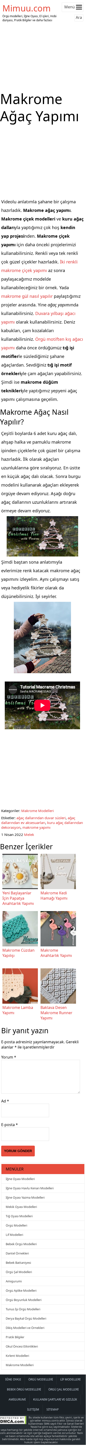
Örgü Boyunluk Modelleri (23, 1300)
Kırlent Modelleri (17, 1355)
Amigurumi (14, 1281)
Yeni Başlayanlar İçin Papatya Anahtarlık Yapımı (18, 898)
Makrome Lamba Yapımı (17, 1010)
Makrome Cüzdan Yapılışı (18, 953)
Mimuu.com (26, 8)
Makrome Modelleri (37, 810)
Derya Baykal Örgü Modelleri (26, 1318)
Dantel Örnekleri (17, 1253)
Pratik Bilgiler (15, 1337)
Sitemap (52, 1409)
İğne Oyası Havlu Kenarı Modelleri (30, 1188)
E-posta (9, 1124)
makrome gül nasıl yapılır (27, 296)
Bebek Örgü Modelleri (21, 1244)
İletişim (33, 1409)
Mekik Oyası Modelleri (21, 1207)
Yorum (8, 1057)
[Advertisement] (43, 57)
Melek (29, 834)
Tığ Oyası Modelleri (19, 1216)
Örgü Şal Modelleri (19, 1272)
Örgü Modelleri (16, 1225)
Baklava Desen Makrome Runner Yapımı (56, 1013)
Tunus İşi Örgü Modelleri (23, 1309)
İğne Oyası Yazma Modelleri (25, 1197)
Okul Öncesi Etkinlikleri (22, 1346)
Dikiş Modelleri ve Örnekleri (25, 1328)
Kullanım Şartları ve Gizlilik (55, 1399)
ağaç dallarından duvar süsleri (41, 817)
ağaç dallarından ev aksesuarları (38, 820)
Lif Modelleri (14, 1235)
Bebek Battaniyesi (18, 1262)
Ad (5, 1101)
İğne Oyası (13, 1379)
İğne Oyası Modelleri (20, 1179)
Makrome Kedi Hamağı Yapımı (53, 895)
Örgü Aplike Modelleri (21, 1290)
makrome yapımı (36, 827)
